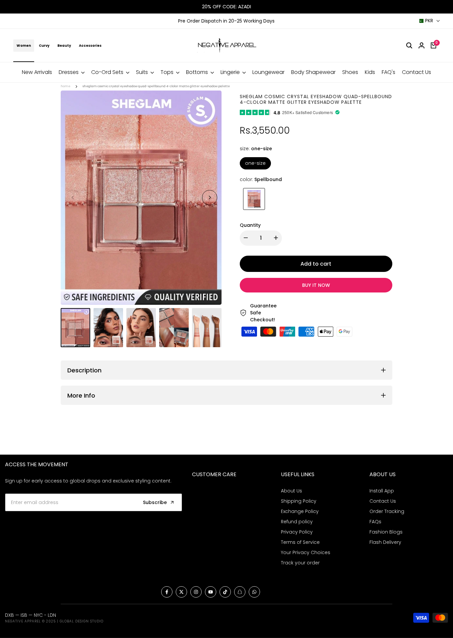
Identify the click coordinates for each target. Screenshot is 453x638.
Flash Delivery (385, 542)
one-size (255, 163)
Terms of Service (300, 542)
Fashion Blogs (386, 532)
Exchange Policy (300, 511)
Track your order (300, 562)
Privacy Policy (297, 532)
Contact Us (382, 501)
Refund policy (297, 521)
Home (65, 86)
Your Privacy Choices (305, 552)
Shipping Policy (298, 501)
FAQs (375, 521)
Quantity (250, 225)
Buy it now (316, 285)
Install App (381, 490)
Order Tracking (386, 511)
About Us (291, 490)
